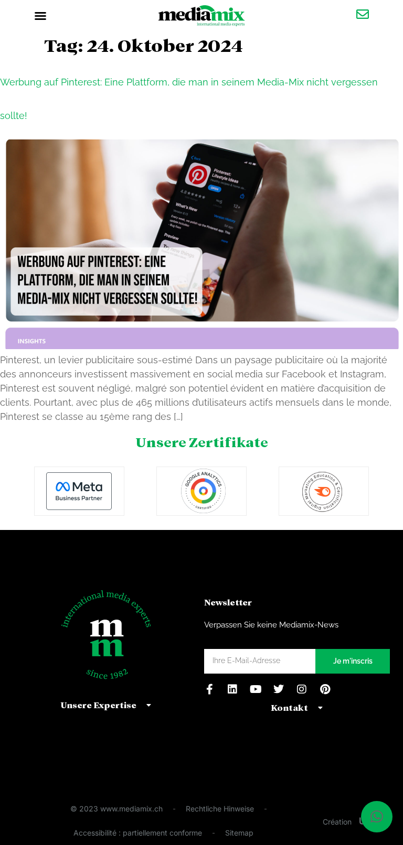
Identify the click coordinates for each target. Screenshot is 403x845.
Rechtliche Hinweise (220, 808)
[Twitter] (278, 689)
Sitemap (239, 832)
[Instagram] (301, 689)
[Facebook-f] (209, 689)
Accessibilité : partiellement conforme (137, 832)
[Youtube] (255, 689)
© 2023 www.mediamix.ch (116, 808)
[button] (40, 15)
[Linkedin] (232, 689)
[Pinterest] (325, 689)
